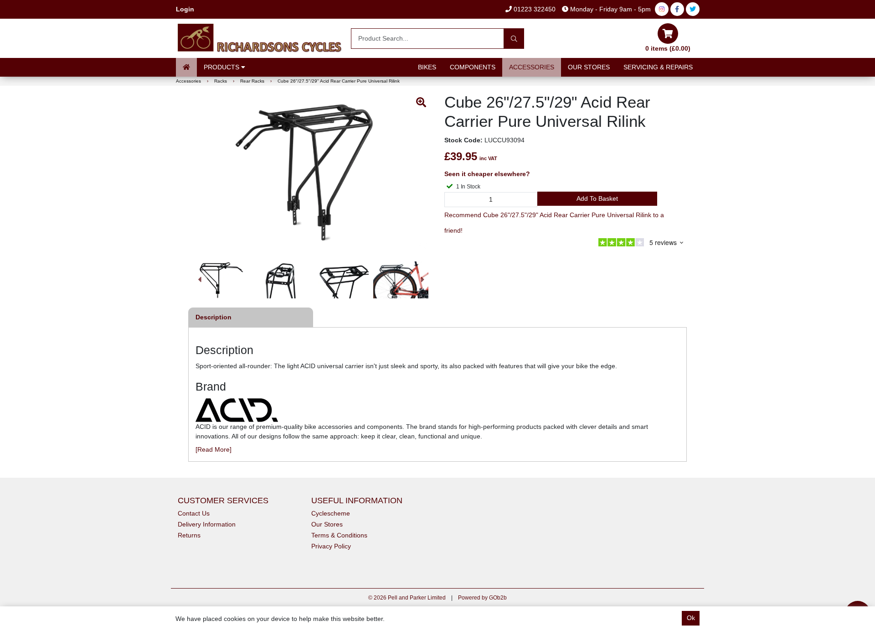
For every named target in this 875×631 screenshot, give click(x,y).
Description (214, 317)
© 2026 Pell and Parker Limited (407, 597)
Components (472, 67)
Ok (691, 617)
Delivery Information (207, 524)
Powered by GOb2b (482, 597)
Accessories (531, 67)
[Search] (514, 38)
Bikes (427, 67)
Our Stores (589, 67)
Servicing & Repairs (658, 67)
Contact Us (194, 513)
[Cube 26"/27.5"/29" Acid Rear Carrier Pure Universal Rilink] (311, 172)
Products (222, 67)
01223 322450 (534, 9)
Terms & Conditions (339, 535)
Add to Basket (597, 198)
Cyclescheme (330, 513)
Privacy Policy (331, 546)
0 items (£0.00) (667, 48)
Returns (189, 535)
